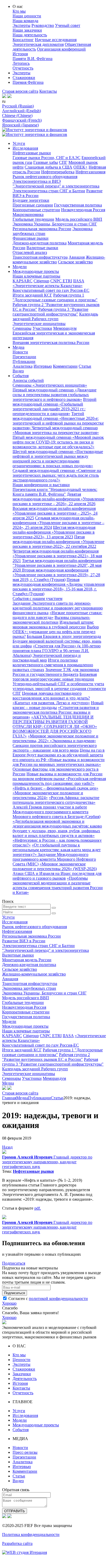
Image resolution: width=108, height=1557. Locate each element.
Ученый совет (67, 25)
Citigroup (41, 281)
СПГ (63, 162)
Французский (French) (22, 120)
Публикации (24, 361)
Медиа (18, 347)
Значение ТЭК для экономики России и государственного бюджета (56, 672)
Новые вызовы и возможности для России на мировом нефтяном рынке (57, 776)
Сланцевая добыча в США (48, 167)
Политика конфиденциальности (31, 1534)
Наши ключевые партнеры (36, 276)
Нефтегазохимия (90, 172)
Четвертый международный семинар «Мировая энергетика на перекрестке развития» (56, 430)
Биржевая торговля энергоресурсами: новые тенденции (55, 676)
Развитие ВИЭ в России (23, 941)
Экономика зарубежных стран (29, 988)
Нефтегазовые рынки (32, 153)
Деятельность (25, 1378)
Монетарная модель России (26, 960)
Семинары (22, 328)
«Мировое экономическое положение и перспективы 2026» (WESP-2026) (55, 866)
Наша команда (25, 20)
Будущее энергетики (31, 200)
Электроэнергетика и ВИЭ (37, 181)
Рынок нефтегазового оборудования (45, 176)
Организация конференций (61, 49)
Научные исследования (56, 39)
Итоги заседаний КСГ (32, 295)
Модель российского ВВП (78, 219)
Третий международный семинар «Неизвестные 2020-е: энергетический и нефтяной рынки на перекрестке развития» (58, 420)
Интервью (43, 366)
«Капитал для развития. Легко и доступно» (51, 703)
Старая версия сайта (20, 91)
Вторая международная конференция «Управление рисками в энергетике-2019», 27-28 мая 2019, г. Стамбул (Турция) (56, 575)
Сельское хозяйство (75, 262)
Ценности (21, 1359)
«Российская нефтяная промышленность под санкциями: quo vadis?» (59, 781)
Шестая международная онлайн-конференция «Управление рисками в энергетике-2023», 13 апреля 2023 (54, 532)
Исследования (25, 148)
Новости (20, 352)
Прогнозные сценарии (33, 205)
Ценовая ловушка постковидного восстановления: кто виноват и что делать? (51, 695)
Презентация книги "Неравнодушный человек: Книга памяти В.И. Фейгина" (55, 491)
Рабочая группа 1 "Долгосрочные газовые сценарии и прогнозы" (55, 297)
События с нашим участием (37, 598)
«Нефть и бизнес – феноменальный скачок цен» (55, 788)
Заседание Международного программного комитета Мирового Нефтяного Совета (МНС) (54, 859)
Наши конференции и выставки (41, 484)
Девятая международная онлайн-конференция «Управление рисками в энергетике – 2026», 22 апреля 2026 (58, 499)
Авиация (77, 257)
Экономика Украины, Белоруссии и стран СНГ (55, 224)
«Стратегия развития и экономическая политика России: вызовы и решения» (56, 712)
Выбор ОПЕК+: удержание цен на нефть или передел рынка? (56, 632)
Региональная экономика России (42, 228)
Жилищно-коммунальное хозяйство (34, 974)
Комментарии (65, 366)
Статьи (85, 366)
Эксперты (21, 25)
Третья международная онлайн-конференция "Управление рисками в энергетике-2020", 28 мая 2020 (57, 565)
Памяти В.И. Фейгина (32, 58)
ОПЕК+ (80, 167)
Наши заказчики (27, 30)
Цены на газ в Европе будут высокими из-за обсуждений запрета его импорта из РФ (59, 755)
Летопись (21, 63)
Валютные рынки (42, 247)
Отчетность (23, 68)
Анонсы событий (28, 380)
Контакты (48, 91)
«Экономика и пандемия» (73, 740)
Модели (20, 266)
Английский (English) (21, 111)
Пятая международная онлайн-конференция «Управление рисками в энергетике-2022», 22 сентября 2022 (58, 542)
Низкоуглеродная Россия (83, 210)
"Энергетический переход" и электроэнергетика (56, 186)
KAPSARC (23, 281)
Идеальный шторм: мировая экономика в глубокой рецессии (53, 624)
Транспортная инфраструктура (40, 257)
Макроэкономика (28, 214)
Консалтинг (23, 39)
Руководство (42, 25)
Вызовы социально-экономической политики (51, 619)
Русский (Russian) (18, 106)
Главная (9, 1098)
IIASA (78, 281)
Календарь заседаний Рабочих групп (55, 316)
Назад (7, 1147)
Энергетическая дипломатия (38, 44)
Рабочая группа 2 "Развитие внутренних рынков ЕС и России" (46, 1057)
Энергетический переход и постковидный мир (47, 657)
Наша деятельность (30, 35)
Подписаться (13, 1263)
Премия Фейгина (28, 82)
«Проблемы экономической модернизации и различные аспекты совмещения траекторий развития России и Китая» (58, 885)
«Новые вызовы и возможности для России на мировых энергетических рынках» (59, 762)
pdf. (37, 1208)
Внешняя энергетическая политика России (51, 342)
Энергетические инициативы (39, 323)
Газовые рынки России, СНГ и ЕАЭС (46, 157)
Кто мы (19, 11)
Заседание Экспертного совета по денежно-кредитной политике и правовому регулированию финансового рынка (58, 608)
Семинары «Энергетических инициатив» (50, 385)
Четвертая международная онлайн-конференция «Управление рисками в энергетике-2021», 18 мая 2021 (57, 556)
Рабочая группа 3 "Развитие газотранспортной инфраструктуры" (50, 311)
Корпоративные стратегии (36, 210)
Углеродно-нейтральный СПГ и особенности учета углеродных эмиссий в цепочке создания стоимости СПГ (59, 689)
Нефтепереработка (57, 172)
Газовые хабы (45, 162)
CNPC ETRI (61, 281)
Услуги (19, 143)
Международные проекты (36, 271)
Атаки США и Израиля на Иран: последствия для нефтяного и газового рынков (57, 875)
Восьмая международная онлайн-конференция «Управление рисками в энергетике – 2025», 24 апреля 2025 (55, 513)
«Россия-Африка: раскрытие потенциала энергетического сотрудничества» (56, 800)
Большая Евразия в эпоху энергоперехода (64, 636)
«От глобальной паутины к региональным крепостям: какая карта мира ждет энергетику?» (57, 850)
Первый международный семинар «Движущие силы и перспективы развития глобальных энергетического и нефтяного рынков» (54, 395)
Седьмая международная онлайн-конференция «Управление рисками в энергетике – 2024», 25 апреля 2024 (58, 523)
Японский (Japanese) (20, 125)
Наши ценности (27, 16)
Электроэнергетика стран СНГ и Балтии (49, 191)
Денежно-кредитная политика (40, 243)
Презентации (24, 356)
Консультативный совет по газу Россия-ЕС (51, 290)
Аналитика (23, 366)
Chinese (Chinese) (17, 115)
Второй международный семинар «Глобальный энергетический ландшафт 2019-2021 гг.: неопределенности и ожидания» (54, 406)
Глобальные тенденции (33, 219)
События (21, 375)
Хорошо (9, 1303)
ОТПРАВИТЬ (14, 1511)
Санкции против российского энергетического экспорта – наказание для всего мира (55, 747)
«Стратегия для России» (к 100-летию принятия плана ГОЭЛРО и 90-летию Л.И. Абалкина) (57, 651)
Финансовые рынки (30, 238)
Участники (42, 328)
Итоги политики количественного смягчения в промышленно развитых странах (53, 665)
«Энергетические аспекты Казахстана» (48, 285)
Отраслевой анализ (30, 252)
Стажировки (24, 77)
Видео (18, 371)
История (20, 54)
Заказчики (22, 1374)
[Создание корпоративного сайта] (24, 1552)
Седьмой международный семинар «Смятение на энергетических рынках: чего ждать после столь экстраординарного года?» (57, 475)
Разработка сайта (17, 1543)
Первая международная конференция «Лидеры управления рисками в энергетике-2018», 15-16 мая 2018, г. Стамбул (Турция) (59, 586)
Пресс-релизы (25, 1452)
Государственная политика (78, 205)
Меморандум (65, 328)
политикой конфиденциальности (58, 1298)
